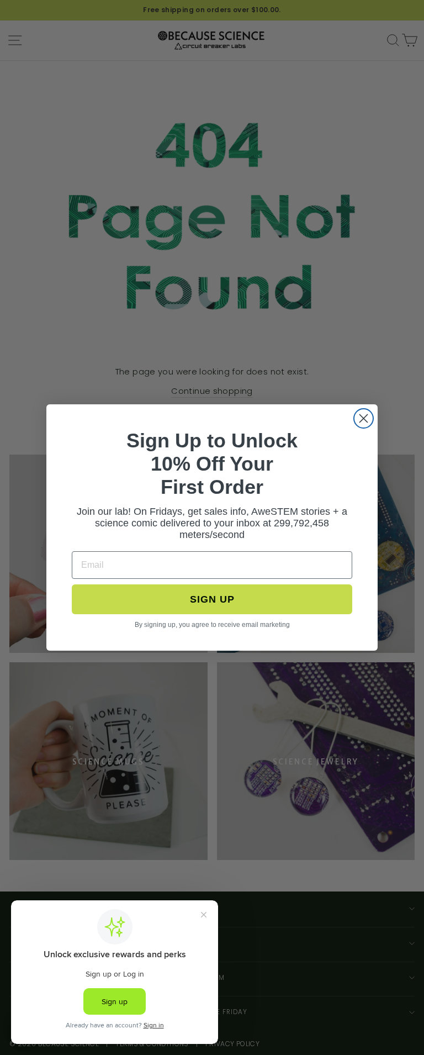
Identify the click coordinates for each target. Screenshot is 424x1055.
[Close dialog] (363, 418)
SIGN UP (212, 599)
